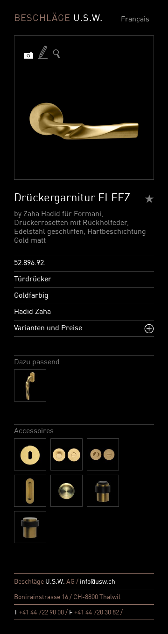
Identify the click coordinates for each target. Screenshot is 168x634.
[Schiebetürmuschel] (30, 491)
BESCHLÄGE (58, 18)
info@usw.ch (97, 582)
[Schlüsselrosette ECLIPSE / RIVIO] (30, 454)
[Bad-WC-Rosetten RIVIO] (66, 454)
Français (135, 19)
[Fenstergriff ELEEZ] (30, 385)
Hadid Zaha (32, 312)
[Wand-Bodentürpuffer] (103, 491)
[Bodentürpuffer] (30, 527)
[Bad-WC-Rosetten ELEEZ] (103, 454)
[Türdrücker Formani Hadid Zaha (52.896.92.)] (56, 54)
